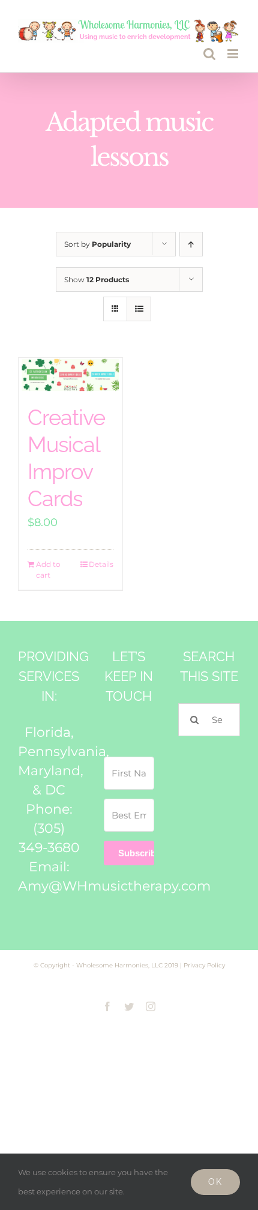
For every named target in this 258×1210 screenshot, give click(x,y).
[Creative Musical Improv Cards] (70, 375)
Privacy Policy (204, 965)
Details (101, 564)
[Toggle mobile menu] (233, 53)
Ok (215, 1182)
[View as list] (139, 309)
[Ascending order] (191, 244)
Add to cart (48, 569)
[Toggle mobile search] (209, 53)
